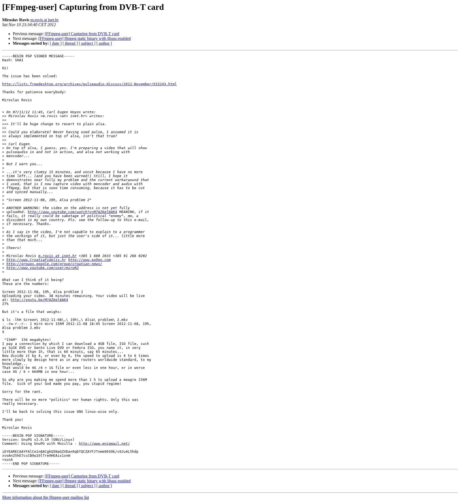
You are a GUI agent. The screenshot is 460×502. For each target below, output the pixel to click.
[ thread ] (70, 43)
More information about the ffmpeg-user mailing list (45, 497)
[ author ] (104, 43)
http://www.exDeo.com (89, 260)
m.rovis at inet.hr (44, 20)
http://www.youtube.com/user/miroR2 (42, 268)
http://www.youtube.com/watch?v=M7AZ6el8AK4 (72, 212)
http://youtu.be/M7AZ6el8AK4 (39, 300)
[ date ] (55, 43)
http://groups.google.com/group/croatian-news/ (54, 264)
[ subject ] (87, 43)
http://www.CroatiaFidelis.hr (36, 260)
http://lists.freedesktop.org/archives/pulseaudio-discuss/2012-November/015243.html (89, 84)
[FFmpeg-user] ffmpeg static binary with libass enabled (84, 38)
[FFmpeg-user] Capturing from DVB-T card (82, 33)
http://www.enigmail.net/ (104, 444)
